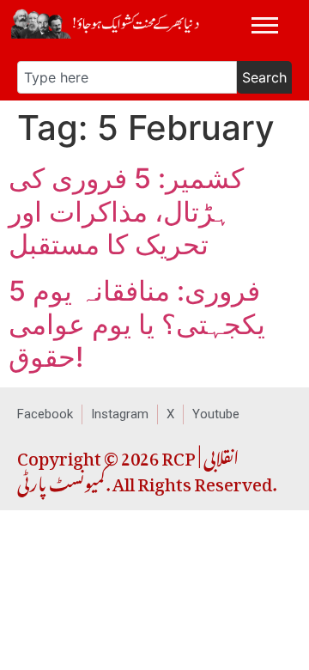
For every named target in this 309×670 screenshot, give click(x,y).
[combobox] (127, 77)
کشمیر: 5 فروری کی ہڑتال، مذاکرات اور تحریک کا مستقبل (126, 211)
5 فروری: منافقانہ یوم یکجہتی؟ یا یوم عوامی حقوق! (137, 324)
